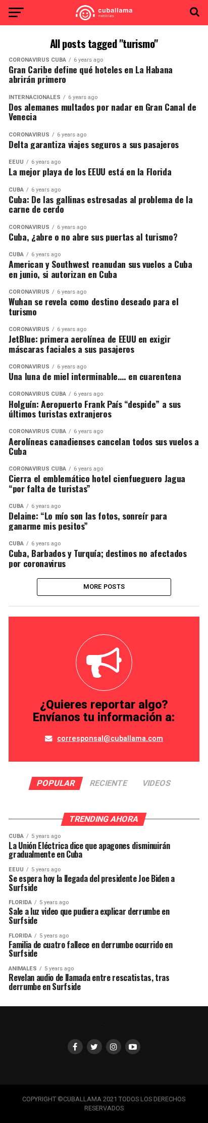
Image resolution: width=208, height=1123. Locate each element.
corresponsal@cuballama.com (110, 738)
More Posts (104, 586)
